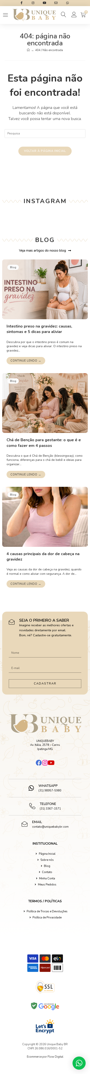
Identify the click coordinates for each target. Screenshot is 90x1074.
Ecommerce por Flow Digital (45, 1057)
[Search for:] (45, 133)
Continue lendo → (25, 361)
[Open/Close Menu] (5, 15)
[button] (64, 14)
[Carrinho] (83, 14)
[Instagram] (45, 763)
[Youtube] (51, 763)
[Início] (28, 50)
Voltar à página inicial (45, 151)
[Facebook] (39, 763)
